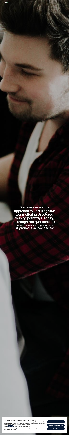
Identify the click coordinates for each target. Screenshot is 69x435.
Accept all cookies (56, 421)
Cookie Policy (10, 426)
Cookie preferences (56, 428)
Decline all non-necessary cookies (56, 425)
